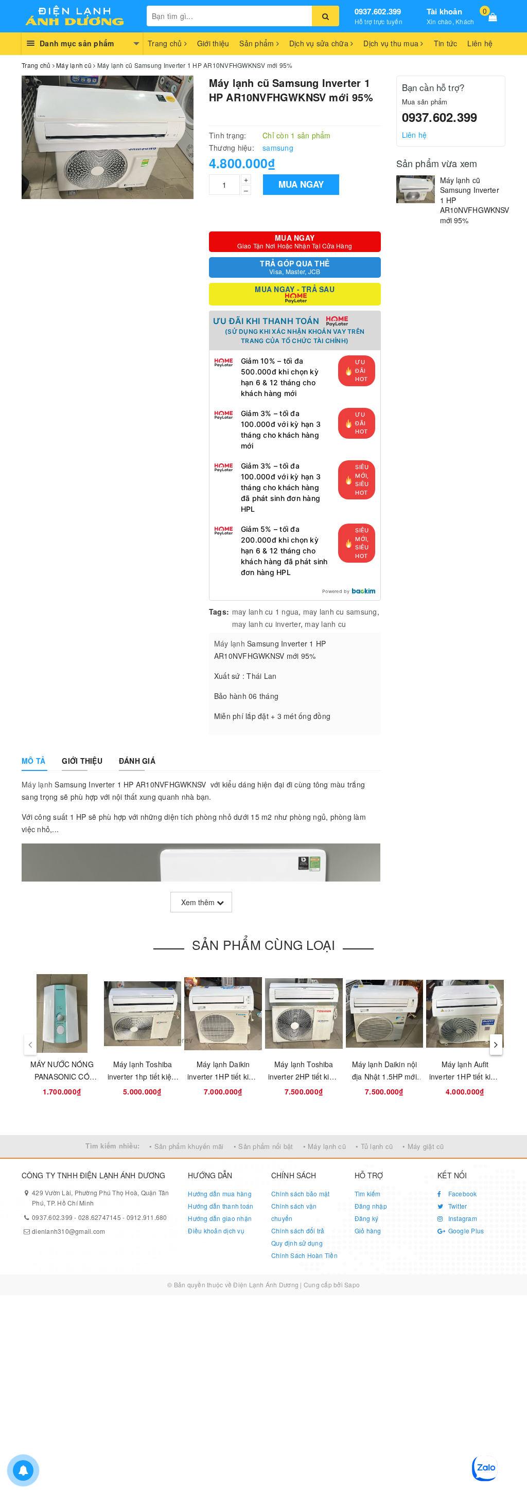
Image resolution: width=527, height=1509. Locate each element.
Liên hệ (480, 43)
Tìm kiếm (368, 1193)
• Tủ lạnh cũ (374, 1146)
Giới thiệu (213, 43)
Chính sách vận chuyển (294, 1212)
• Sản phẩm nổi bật (263, 1146)
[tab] (33, 760)
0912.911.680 (147, 1217)
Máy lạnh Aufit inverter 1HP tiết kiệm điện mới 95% (465, 1076)
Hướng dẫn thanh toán (220, 1205)
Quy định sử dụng (297, 1242)
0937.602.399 (378, 11)
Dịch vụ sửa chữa (319, 43)
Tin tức (446, 43)
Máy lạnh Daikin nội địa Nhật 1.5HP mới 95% (384, 1076)
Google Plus (465, 1230)
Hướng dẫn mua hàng (220, 1193)
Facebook (461, 1193)
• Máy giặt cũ (423, 1146)
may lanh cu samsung (340, 611)
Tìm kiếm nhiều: (112, 1146)
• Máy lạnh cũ (324, 1146)
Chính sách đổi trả (298, 1230)
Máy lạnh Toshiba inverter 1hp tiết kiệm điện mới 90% (143, 1076)
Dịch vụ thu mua (391, 43)
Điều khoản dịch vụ (216, 1230)
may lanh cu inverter (266, 624)
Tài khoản (444, 11)
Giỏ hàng (368, 1230)
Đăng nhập (371, 1205)
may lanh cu (325, 624)
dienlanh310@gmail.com (68, 1231)
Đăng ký (367, 1218)
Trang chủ (166, 43)
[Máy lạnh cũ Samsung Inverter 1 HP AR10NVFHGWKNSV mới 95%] (415, 189)
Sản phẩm (257, 43)
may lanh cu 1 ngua (265, 611)
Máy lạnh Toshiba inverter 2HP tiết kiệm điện (304, 1076)
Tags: (219, 611)
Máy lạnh (229, 643)
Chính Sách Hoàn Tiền (304, 1255)
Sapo (352, 1284)
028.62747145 (99, 1217)
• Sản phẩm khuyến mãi (186, 1146)
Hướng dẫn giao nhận (220, 1218)
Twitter (456, 1205)
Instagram (461, 1218)
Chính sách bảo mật (300, 1193)
